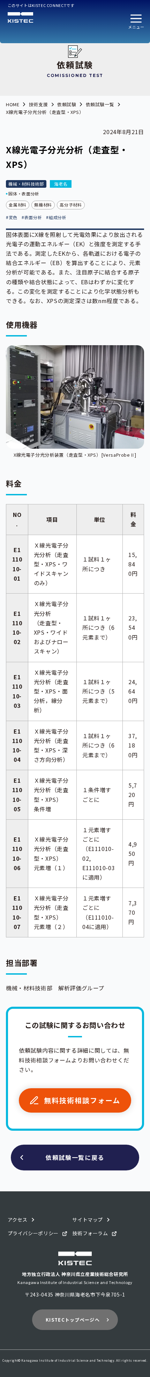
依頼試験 (66, 104)
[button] (136, 21)
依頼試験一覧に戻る (75, 1157)
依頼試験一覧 (100, 104)
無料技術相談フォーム (82, 1100)
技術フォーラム (90, 1233)
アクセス (18, 1219)
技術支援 (38, 104)
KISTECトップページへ (73, 1319)
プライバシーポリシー (33, 1233)
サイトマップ (87, 1219)
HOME (13, 104)
